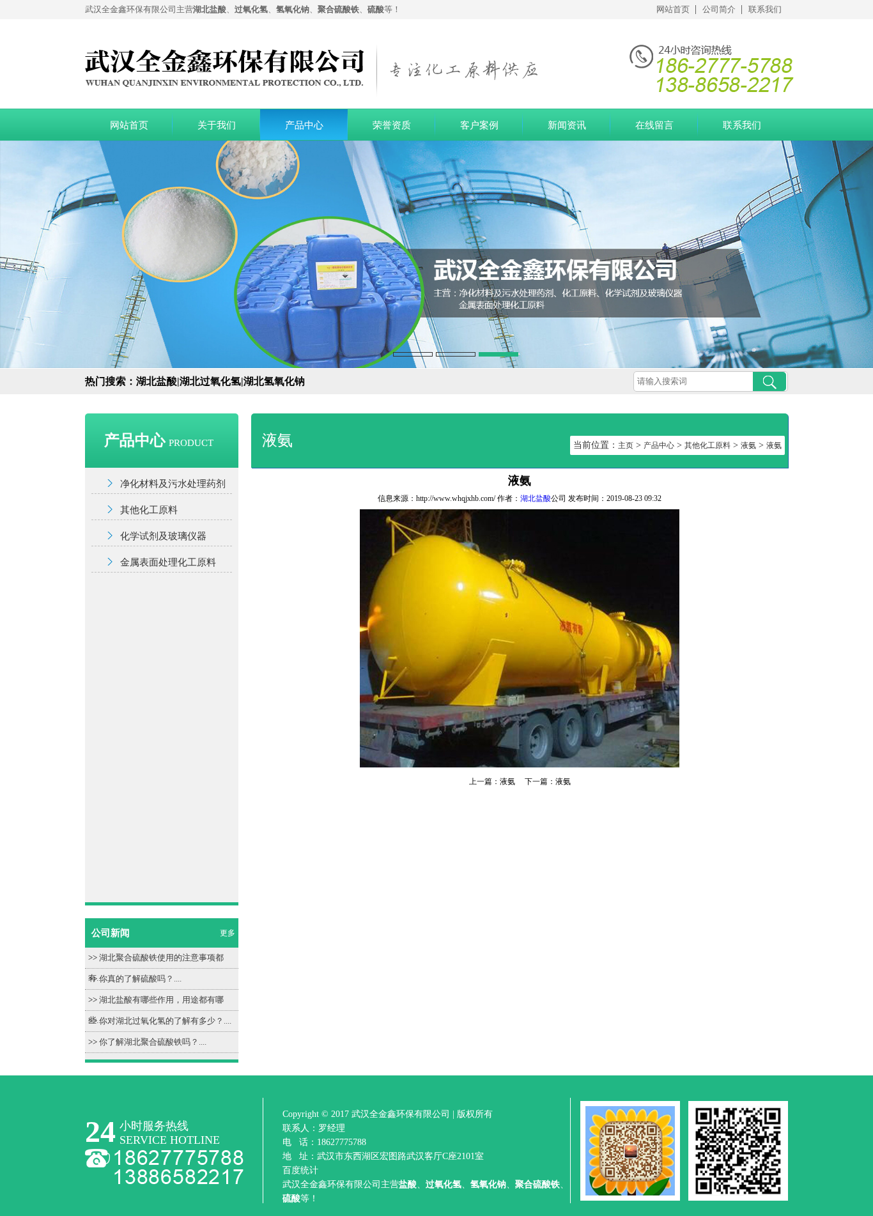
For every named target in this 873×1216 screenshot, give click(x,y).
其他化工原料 (149, 510)
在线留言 (654, 125)
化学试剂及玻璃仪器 (163, 536)
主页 (625, 445)
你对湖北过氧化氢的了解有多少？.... (165, 1021)
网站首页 (673, 9)
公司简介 (719, 9)
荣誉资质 (392, 125)
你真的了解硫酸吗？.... (140, 978)
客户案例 (479, 125)
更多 (227, 932)
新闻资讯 (567, 125)
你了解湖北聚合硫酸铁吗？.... (152, 1042)
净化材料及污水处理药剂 (173, 484)
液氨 (748, 445)
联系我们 (765, 9)
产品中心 (304, 125)
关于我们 (216, 125)
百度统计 (300, 1170)
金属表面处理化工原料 (168, 562)
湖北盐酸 (535, 498)
